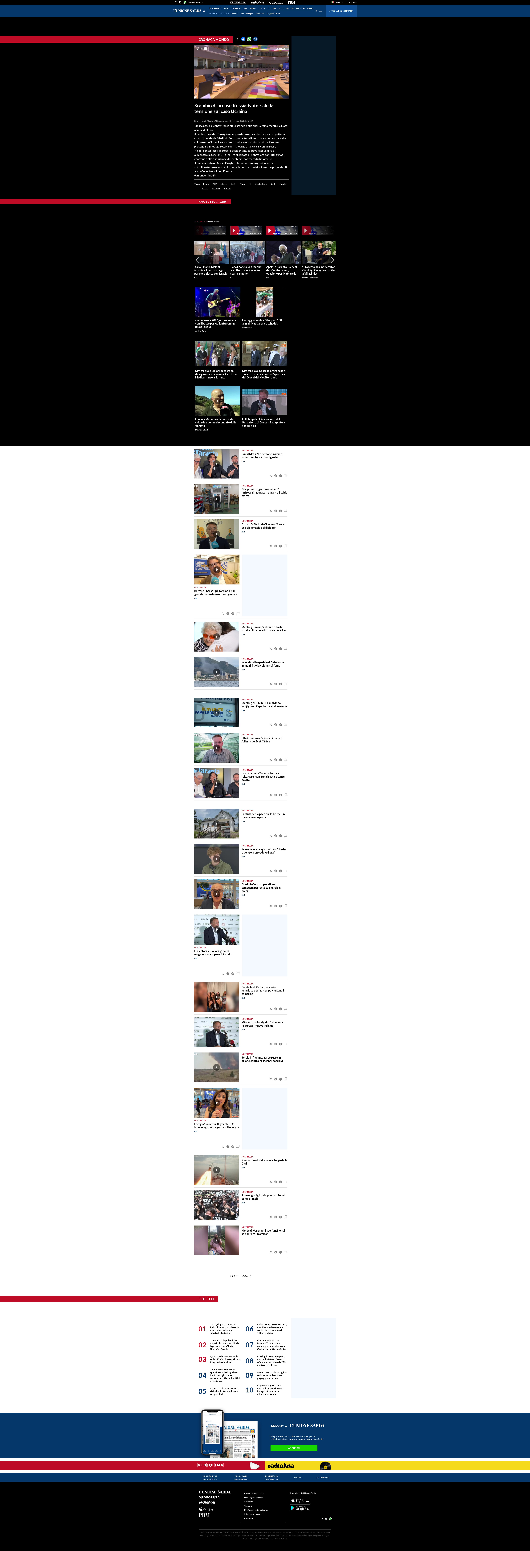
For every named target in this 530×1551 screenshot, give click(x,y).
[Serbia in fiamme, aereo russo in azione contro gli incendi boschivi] (216, 1067)
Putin (233, 184)
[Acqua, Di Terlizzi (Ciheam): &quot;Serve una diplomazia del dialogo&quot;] (216, 534)
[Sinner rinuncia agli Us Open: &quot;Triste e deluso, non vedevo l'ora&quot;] (216, 859)
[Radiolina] (257, 2)
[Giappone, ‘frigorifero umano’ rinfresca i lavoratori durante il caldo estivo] (216, 499)
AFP (215, 184)
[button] (238, 39)
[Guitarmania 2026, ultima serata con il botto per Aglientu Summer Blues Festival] (217, 302)
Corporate (248, 1518)
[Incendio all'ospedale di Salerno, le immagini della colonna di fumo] (216, 672)
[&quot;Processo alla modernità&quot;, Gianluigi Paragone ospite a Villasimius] (319, 252)
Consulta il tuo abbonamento (209, 1477)
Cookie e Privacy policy (254, 1493)
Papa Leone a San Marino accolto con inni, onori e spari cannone (246, 270)
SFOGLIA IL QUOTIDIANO (341, 11)
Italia (245, 8)
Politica (262, 8)
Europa (205, 188)
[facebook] (180, 2)
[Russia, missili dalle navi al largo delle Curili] (216, 1170)
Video (226, 8)
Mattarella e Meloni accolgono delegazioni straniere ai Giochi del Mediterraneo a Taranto (216, 374)
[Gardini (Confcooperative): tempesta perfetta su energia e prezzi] (216, 894)
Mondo (253, 8)
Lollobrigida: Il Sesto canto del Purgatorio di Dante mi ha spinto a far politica (263, 422)
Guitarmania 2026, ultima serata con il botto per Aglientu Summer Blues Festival (216, 323)
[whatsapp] (184, 2)
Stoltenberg (261, 184)
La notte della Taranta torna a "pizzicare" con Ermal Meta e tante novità (263, 777)
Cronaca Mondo (213, 40)
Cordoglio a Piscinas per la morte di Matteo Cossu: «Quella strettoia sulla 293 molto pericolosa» (271, 1361)
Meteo (310, 8)
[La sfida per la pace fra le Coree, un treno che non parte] (216, 823)
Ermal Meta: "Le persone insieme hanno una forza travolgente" (262, 455)
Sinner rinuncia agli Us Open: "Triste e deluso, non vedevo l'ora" (264, 850)
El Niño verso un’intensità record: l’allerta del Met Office (262, 739)
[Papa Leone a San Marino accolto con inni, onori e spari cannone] (247, 252)
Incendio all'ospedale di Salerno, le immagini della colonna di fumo (263, 663)
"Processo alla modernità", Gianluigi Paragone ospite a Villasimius (318, 270)
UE (250, 184)
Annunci (290, 8)
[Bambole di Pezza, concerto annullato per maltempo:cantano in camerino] (216, 997)
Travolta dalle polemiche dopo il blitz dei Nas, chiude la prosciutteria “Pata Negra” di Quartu (224, 1345)
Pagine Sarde (322, 1477)
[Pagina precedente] (250, 1276)
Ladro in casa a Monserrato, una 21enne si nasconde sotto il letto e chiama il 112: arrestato (272, 1329)
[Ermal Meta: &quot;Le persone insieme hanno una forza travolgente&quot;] (216, 464)
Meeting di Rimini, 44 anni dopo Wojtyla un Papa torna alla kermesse (264, 704)
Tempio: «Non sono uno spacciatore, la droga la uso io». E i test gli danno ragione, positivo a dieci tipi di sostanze (225, 1375)
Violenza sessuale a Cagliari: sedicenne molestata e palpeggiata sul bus (272, 1375)
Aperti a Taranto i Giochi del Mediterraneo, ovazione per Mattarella (281, 270)
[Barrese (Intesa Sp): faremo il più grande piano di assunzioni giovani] (216, 570)
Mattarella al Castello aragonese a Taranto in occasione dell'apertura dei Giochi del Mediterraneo (263, 374)
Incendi (234, 13)
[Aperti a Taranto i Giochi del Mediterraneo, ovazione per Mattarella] (283, 252)
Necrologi (300, 8)
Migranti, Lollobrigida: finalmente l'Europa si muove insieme (262, 1024)
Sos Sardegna (247, 13)
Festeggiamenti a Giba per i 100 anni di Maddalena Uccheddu (262, 321)
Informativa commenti (253, 1514)
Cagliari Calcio (273, 13)
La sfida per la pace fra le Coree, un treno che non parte (263, 815)
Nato (242, 184)
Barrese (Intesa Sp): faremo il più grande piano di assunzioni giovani (215, 592)
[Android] (310, 1508)
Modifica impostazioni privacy (256, 1510)
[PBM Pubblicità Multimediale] (291, 2)
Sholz (273, 184)
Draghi (283, 184)
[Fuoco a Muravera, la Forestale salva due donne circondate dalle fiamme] (217, 401)
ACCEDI (353, 2)
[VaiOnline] (276, 2)
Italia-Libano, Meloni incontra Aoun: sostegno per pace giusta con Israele (210, 270)
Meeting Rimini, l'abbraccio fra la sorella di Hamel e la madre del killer (264, 628)
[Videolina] (238, 2)
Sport (281, 8)
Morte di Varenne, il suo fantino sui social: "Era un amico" (263, 1232)
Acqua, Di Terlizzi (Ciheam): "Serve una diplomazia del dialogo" (263, 526)
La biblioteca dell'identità (271, 1477)
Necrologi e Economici (253, 1497)
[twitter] (176, 2)
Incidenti (260, 13)
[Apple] (310, 1500)
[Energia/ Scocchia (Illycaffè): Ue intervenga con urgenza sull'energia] (216, 1103)
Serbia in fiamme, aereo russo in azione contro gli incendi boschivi (262, 1059)
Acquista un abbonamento (240, 1477)
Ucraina (216, 188)
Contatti (248, 1506)
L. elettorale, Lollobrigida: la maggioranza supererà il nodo (212, 952)
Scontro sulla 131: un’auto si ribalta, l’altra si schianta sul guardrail (224, 1391)
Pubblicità (248, 1502)
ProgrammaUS (215, 8)
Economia (272, 8)
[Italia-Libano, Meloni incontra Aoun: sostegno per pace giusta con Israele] (211, 252)
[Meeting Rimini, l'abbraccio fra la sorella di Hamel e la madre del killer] (216, 637)
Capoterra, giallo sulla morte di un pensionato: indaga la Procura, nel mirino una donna (270, 1390)
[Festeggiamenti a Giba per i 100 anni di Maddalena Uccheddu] (264, 302)
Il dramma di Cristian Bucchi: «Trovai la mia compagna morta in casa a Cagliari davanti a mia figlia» (271, 1345)
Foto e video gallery (212, 201)
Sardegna (236, 8)
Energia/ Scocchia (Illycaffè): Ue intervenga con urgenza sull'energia (216, 1125)
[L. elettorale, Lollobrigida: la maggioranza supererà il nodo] (216, 930)
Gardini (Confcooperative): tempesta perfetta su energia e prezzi (261, 888)
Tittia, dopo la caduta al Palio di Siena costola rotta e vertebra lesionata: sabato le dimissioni (224, 1329)
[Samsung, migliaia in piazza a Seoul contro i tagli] (216, 1205)
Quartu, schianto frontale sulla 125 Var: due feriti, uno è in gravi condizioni (225, 1359)
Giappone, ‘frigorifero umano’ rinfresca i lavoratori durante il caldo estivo (264, 492)
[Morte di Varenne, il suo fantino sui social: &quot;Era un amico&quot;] (216, 1240)
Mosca (224, 184)
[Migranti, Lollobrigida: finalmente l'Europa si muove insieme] (216, 1032)
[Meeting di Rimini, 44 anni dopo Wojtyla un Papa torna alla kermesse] (216, 712)
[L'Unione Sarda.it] (189, 11)
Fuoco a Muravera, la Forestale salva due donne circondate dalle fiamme (215, 422)
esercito (227, 188)
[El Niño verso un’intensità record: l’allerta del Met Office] (216, 748)
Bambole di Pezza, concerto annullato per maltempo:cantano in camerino (263, 990)
